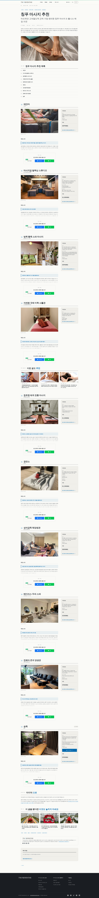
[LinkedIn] (28, 843)
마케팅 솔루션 (40, 886)
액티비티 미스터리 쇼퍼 (42, 882)
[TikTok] (74, 895)
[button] (39, 121)
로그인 (76, 2)
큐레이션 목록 (25, 5)
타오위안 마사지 (71, 801)
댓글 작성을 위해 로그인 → (27, 858)
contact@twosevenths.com (34, 895)
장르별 (50, 2)
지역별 (41, 2)
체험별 (46, 2)
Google (29, 160)
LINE (50, 160)
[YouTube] (26, 843)
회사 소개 (56, 2)
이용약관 (69, 882)
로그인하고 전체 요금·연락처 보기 (68, 130)
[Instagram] (23, 843)
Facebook (40, 160)
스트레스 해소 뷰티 (38, 9)
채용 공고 (55, 880)
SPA (22, 832)
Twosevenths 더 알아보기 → (64, 841)
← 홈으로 (22, 865)
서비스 (22, 9)
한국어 (68, 2)
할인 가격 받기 (69, 750)
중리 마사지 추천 (30, 803)
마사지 (25, 832)
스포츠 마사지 (44, 832)
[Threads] (24, 843)
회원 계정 (40, 884)
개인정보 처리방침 (71, 884)
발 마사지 (39, 832)
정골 (28, 832)
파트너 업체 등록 (56, 882)
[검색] (72, 2)
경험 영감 (43, 9)
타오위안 (26, 9)
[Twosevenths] (25, 877)
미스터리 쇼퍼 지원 (56, 884)
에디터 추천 (31, 9)
